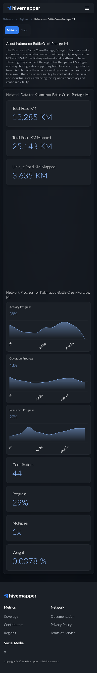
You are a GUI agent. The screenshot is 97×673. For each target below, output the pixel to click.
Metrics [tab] (12, 30)
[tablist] (17, 30)
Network (8, 19)
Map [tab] (24, 30)
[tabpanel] (48, 310)
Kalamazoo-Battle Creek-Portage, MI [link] (54, 19)
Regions (23, 19)
